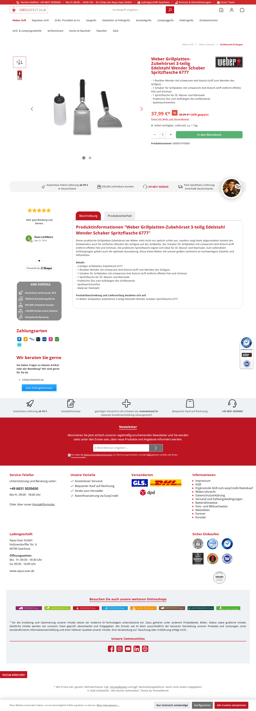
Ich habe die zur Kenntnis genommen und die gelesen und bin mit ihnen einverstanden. (124, 456)
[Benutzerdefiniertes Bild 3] (227, 543)
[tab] (88, 215)
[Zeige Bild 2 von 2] (90, 157)
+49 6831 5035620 (158, 186)
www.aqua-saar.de (22, 571)
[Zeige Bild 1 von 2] (83, 157)
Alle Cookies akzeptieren (231, 705)
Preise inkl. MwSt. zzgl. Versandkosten (170, 119)
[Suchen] (170, 9)
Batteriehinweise (206, 503)
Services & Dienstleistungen (194, 2)
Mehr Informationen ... (108, 705)
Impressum (203, 481)
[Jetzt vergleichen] (221, 9)
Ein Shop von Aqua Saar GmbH (114, 2)
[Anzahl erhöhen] (170, 135)
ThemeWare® (161, 690)
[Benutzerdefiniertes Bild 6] (227, 558)
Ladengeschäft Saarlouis (154, 2)
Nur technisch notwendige (172, 705)
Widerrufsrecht (205, 492)
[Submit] (156, 448)
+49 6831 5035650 (232, 411)
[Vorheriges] (32, 109)
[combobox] (126, 9)
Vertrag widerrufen (13, 674)
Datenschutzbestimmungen (98, 454)
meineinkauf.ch (148, 411)
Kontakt (200, 517)
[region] (79, 109)
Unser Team (227, 2)
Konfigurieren (202, 705)
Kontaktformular (71, 411)
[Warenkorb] (242, 9)
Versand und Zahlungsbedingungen (218, 499)
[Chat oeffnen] (231, 188)
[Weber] (229, 67)
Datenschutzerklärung (210, 495)
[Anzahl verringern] (154, 135)
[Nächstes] (141, 109)
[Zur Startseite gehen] (29, 9)
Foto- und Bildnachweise (211, 506)
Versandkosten (118, 687)
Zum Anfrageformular (39, 388)
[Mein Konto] (231, 9)
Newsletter (202, 510)
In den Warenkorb (209, 135)
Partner (200, 514)
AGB (148, 454)
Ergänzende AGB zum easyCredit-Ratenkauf (224, 488)
